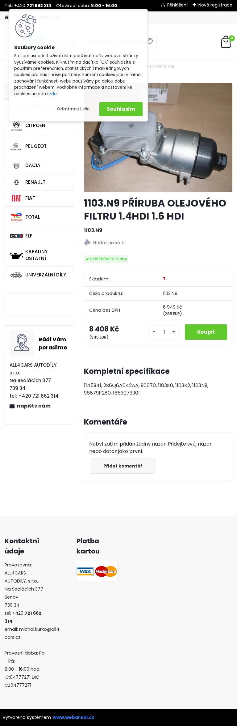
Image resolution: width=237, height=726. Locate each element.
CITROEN (35, 125)
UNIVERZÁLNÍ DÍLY (45, 274)
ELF (28, 236)
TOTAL (32, 217)
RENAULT (35, 182)
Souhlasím (121, 109)
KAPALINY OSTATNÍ (36, 255)
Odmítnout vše (73, 109)
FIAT (30, 198)
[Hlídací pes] (158, 243)
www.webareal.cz (73, 717)
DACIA (32, 165)
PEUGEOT (36, 146)
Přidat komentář (122, 466)
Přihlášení (177, 5)
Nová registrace (215, 5)
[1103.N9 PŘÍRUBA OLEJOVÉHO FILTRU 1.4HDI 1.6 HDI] (158, 137)
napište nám (34, 405)
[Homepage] (7, 17)
